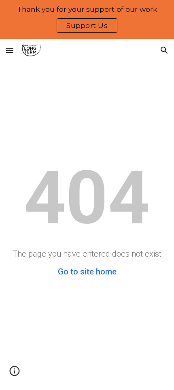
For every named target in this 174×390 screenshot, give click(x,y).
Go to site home (87, 271)
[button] (9, 50)
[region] (87, 19)
